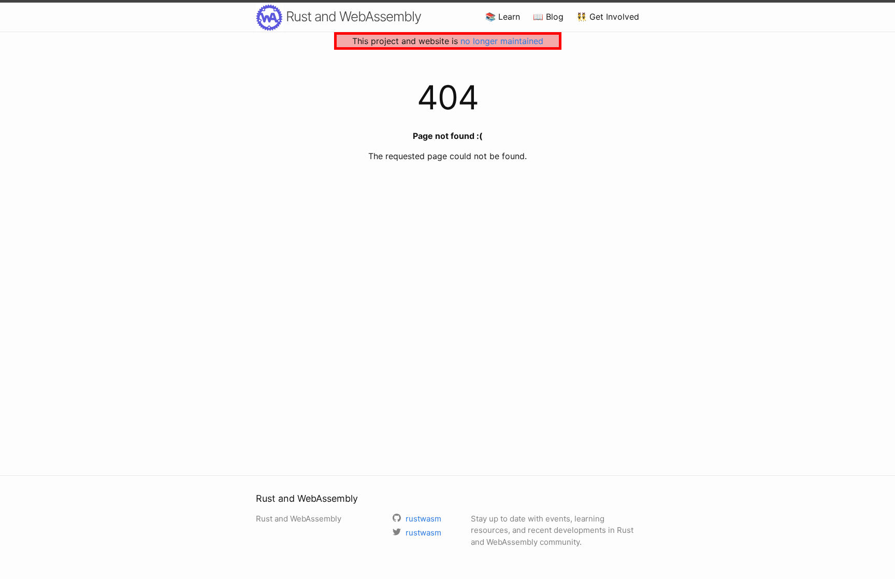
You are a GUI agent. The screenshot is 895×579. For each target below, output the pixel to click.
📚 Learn (502, 16)
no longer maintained (501, 41)
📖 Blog (548, 16)
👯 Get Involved (607, 16)
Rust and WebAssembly (352, 16)
